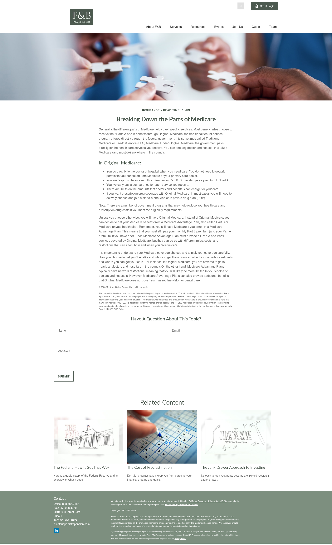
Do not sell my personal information (181, 504)
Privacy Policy (180, 538)
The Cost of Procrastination (149, 468)
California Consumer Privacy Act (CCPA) (208, 501)
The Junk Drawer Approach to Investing (233, 468)
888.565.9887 (70, 504)
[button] (153, 26)
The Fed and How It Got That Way (81, 468)
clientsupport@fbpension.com (72, 524)
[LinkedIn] (240, 5)
